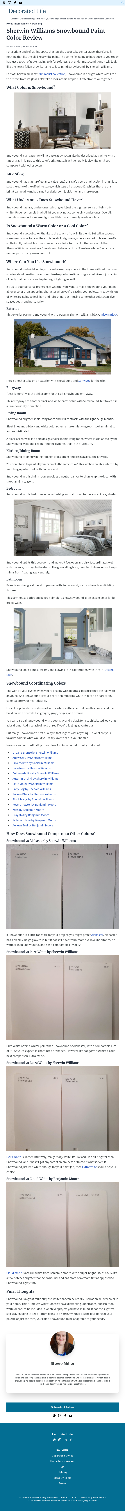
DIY (62, 1466)
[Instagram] (9, 2)
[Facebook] (14, 2)
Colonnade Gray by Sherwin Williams (35, 773)
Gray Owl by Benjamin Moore (30, 815)
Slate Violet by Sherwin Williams (32, 784)
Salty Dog (84, 380)
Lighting (63, 1472)
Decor (62, 1483)
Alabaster (97, 935)
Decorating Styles (62, 1455)
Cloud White (14, 1273)
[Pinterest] (3, 2)
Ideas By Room (63, 1477)
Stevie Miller (15, 46)
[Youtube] (20, 2)
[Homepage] (27, 11)
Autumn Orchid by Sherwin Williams (35, 778)
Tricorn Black (108, 314)
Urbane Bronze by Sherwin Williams (35, 752)
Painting (37, 23)
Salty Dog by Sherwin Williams (31, 789)
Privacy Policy (99, 1497)
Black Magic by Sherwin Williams (33, 799)
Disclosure (85, 1497)
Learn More (109, 19)
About (74, 1497)
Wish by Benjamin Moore (28, 810)
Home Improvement (17, 23)
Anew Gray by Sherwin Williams (32, 758)
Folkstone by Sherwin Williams (31, 768)
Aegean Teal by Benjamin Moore (32, 825)
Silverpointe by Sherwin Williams (33, 763)
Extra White (13, 1157)
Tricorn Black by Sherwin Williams (33, 794)
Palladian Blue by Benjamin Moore (34, 820)
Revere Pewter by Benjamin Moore (34, 804)
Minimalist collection (52, 74)
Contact (64, 1497)
